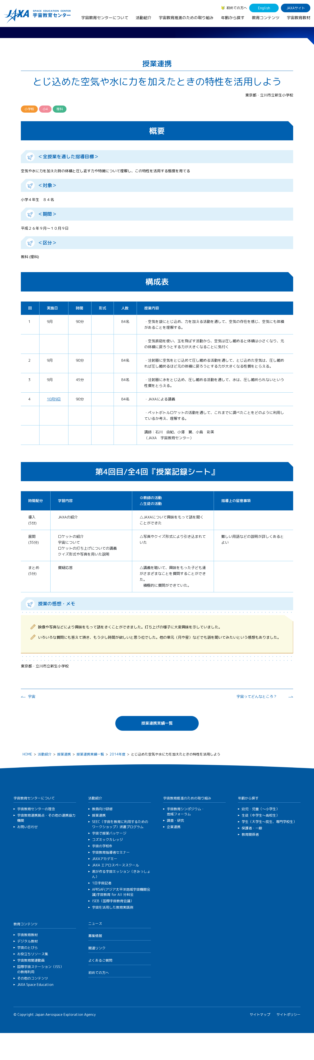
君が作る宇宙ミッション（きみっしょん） (121, 874)
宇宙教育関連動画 (31, 960)
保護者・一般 (252, 828)
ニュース (95, 923)
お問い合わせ (27, 826)
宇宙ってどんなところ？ (256, 696)
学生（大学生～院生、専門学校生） (269, 821)
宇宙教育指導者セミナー (111, 852)
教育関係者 (250, 834)
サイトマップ (260, 1014)
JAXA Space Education (35, 984)
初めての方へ (236, 7)
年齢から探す (233, 17)
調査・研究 (175, 820)
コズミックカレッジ (107, 839)
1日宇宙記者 (101, 883)
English (264, 8)
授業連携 (64, 754)
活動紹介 (143, 17)
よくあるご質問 (100, 960)
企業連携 (174, 826)
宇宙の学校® (102, 846)
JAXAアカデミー (104, 858)
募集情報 (95, 935)
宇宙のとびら (27, 947)
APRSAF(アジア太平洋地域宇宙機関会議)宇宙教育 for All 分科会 (121, 892)
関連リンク (96, 948)
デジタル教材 (27, 941)
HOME (27, 754)
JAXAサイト (296, 8)
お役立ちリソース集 (32, 954)
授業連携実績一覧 (157, 723)
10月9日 (54, 399)
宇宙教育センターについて (104, 17)
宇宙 (31, 696)
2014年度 (117, 754)
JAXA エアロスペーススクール (115, 865)
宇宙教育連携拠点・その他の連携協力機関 (46, 818)
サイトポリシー (288, 1014)
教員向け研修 (102, 809)
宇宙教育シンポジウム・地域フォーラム (186, 811)
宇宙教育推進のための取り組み (186, 17)
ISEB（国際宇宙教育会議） (113, 901)
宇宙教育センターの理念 (36, 809)
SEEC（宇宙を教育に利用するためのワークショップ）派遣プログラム (120, 824)
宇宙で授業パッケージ (109, 833)
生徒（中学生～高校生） (260, 815)
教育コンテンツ (265, 17)
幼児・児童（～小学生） (260, 809)
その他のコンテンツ (32, 978)
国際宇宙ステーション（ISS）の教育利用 (40, 969)
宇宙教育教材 (298, 17)
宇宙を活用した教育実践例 (112, 907)
